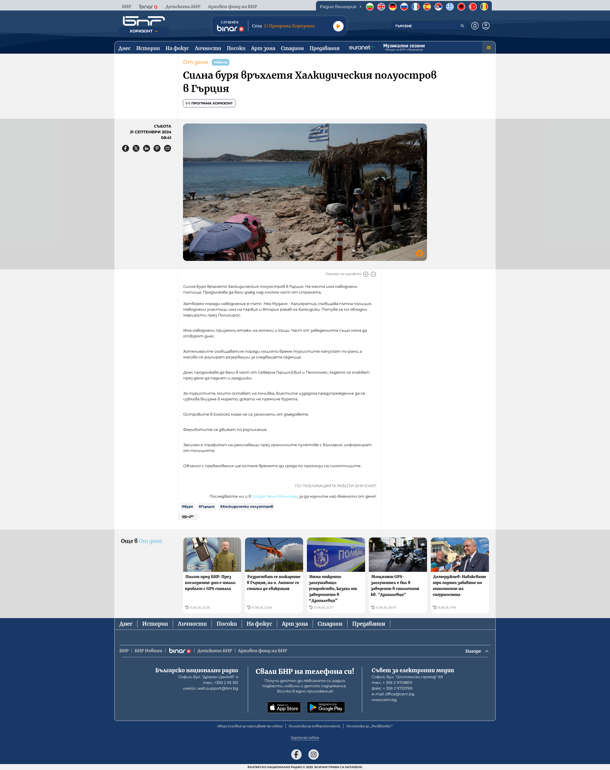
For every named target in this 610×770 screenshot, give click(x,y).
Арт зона (295, 623)
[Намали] (373, 274)
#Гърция (206, 506)
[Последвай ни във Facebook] (296, 754)
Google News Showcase (274, 496)
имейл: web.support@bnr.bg (210, 688)
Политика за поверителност (315, 726)
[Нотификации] (475, 26)
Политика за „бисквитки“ (369, 726)
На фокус (259, 623)
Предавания (368, 623)
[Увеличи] (366, 274)
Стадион (330, 623)
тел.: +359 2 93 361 (220, 682)
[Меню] (488, 47)
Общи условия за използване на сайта (250, 726)
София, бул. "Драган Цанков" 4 (208, 677)
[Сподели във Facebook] (125, 148)
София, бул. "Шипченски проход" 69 (407, 677)
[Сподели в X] (136, 148)
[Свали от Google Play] (326, 707)
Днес (125, 623)
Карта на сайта (305, 737)
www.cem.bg (384, 700)
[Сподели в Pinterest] (157, 148)
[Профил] (486, 26)
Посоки (227, 623)
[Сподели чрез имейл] (167, 148)
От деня (195, 62)
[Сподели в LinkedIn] (146, 148)
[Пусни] (338, 26)
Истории (155, 623)
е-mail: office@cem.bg (393, 694)
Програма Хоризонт (212, 103)
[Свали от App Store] (284, 707)
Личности (192, 623)
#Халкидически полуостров (246, 506)
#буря (187, 506)
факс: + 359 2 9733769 (392, 688)
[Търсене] (462, 26)
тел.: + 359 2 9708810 (392, 682)
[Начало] (144, 21)
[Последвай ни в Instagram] (313, 754)
